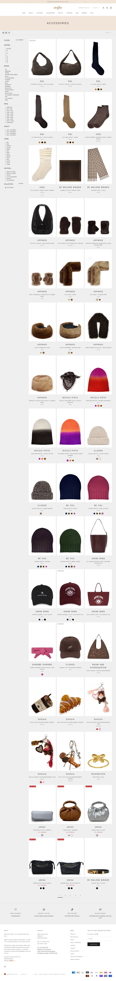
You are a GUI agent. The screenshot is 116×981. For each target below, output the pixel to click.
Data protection (74, 951)
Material (7, 168)
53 (7, 60)
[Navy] (66, 513)
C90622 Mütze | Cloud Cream (98, 453)
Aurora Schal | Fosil (98, 190)
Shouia (7, 91)
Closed (7, 81)
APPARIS (7, 73)
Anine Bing (7, 71)
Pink (7, 144)
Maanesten (8, 84)
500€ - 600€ (9, 117)
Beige (8, 152)
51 (7, 58)
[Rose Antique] (74, 513)
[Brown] (69, 513)
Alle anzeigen (19, 40)
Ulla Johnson (8, 98)
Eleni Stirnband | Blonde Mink (70, 347)
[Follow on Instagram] (5, 966)
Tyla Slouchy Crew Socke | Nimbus (42, 190)
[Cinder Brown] (97, 458)
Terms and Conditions (76, 956)
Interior (69, 13)
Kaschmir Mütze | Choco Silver (42, 453)
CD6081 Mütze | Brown (42, 561)
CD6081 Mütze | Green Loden (70, 561)
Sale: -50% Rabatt (11, 135)
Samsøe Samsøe (42, 664)
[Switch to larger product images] (3, 32)
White (8, 162)
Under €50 (9, 107)
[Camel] (96, 89)
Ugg (98, 134)
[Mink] (71, 299)
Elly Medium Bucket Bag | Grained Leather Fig (98, 562)
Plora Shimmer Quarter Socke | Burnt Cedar (98, 138)
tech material (10, 180)
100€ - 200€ (9, 110)
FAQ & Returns (74, 937)
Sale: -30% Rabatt (11, 131)
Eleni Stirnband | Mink (42, 347)
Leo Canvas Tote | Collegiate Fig (98, 614)
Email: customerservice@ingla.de (46, 951)
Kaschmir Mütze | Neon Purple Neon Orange (70, 454)
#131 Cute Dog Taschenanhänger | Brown (70, 777)
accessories (50, 13)
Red (7, 142)
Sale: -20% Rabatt (11, 130)
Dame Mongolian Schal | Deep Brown (98, 347)
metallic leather (11, 173)
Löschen (21, 183)
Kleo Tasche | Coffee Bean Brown (98, 670)
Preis (6, 104)
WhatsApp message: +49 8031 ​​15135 (47, 953)
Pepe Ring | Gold (98, 777)
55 (7, 62)
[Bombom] (71, 835)
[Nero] (98, 89)
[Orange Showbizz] (98, 405)
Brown (8, 156)
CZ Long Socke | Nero (98, 84)
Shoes (31, 13)
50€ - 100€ (9, 109)
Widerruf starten (74, 959)
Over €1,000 (9, 122)
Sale (91, 13)
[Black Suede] (43, 888)
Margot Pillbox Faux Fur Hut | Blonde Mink (42, 401)
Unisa (6, 100)
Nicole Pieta (8, 88)
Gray (7, 159)
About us (72, 934)
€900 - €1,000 (10, 121)
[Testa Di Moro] (101, 89)
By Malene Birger (9, 78)
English (95, 7)
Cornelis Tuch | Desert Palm (70, 190)
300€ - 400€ (9, 114)
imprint (72, 953)
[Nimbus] (42, 195)
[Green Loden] (71, 513)
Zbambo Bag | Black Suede (42, 883)
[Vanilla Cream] (100, 888)
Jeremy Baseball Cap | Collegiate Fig (70, 614)
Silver (8, 161)
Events (72, 939)
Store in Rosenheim (75, 942)
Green (8, 149)
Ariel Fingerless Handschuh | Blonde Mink (42, 295)
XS (7, 50)
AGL (6, 69)
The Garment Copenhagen (12, 95)
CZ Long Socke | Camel (70, 137)
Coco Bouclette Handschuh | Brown (70, 243)
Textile (8, 175)
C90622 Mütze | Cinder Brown (42, 508)
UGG (6, 96)
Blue (7, 151)
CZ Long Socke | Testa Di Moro (42, 137)
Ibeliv (6, 83)
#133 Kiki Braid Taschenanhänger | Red (42, 777)
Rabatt (7, 126)
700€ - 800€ (9, 119)
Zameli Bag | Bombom (70, 830)
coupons (72, 945)
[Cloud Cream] (100, 458)
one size (8, 48)
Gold (7, 154)
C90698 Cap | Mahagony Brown (70, 667)
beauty (60, 13)
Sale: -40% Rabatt (11, 133)
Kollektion (8, 184)
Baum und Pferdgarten (98, 666)
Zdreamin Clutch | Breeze (42, 830)
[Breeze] (42, 835)
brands (84, 13)
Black (8, 157)
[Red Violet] (42, 674)
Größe (7, 45)
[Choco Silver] (101, 405)
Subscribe (93, 944)
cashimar (7, 79)
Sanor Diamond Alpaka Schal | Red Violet (42, 668)
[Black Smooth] (41, 888)
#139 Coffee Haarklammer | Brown (42, 722)
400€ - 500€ (9, 115)
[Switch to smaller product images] (6, 32)
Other (8, 164)
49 (7, 57)
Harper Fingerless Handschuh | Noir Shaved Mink (98, 244)
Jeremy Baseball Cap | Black (42, 614)
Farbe (6, 139)
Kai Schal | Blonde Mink (98, 294)
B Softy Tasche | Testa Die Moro (70, 84)
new (24, 13)
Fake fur (8, 178)
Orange (8, 145)
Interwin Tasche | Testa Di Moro (42, 84)
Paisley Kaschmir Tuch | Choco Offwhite (70, 401)
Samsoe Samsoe (9, 90)
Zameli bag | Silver (98, 830)
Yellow (8, 147)
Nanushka (7, 86)
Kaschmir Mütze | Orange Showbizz (98, 400)
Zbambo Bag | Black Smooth (70, 883)
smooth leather (10, 171)
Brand (6, 66)
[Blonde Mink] (69, 299)
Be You (6, 76)
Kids (77, 13)
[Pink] (100, 729)
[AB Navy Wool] (39, 619)
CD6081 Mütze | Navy (70, 508)
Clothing (39, 13)
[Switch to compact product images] (9, 32)
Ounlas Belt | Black (98, 883)
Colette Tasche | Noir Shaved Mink (42, 243)
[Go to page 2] (80, 895)
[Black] (45, 619)
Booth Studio (8, 93)
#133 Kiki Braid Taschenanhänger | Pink (98, 723)
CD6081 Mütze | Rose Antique (98, 508)
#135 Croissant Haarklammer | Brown (70, 722)
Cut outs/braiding (11, 176)
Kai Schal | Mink (70, 294)
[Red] (97, 729)
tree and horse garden (11, 74)
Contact (72, 948)
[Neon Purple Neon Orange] (96, 405)
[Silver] (69, 835)
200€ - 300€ (9, 112)
